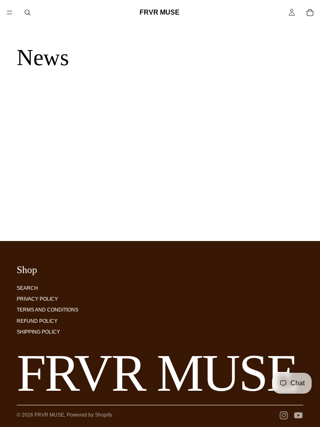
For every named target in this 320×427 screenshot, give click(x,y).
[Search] (27, 12)
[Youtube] (298, 415)
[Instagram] (284, 415)
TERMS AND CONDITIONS (47, 310)
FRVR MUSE (49, 415)
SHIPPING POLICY (38, 332)
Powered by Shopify (89, 415)
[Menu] (9, 12)
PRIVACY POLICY (37, 299)
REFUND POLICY (37, 321)
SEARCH (27, 288)
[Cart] (310, 12)
